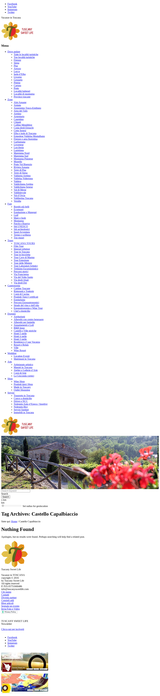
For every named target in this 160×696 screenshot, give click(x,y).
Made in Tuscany (22, 387)
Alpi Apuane (20, 102)
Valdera (17, 181)
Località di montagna (24, 94)
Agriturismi (19, 316)
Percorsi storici (21, 271)
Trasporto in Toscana (24, 395)
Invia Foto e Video (10, 609)
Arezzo (17, 68)
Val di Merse (20, 189)
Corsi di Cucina (21, 294)
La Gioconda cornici (24, 375)
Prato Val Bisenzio (23, 164)
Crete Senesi (20, 130)
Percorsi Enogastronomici (26, 302)
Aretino (17, 113)
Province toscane (22, 96)
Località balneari (22, 91)
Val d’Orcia (19, 195)
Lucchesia (19, 147)
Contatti (5, 594)
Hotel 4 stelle (20, 336)
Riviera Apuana (21, 167)
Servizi (11, 392)
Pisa (16, 65)
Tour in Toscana (22, 251)
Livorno (18, 77)
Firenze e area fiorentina (26, 139)
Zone (10, 99)
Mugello (18, 161)
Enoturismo (19, 299)
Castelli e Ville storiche (25, 330)
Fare (10, 204)
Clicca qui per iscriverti (12, 629)
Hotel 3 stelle (20, 339)
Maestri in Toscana (23, 367)
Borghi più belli (21, 206)
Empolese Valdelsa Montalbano (29, 136)
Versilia (17, 201)
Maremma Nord (22, 153)
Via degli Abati (21, 280)
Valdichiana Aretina (23, 184)
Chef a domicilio (22, 311)
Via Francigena (21, 274)
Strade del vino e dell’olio (26, 305)
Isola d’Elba (20, 74)
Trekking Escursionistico (26, 268)
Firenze (17, 60)
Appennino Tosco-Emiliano (27, 108)
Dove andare (14, 51)
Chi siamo (6, 592)
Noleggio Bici (21, 406)
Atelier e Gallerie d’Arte (26, 370)
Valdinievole (20, 192)
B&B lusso (19, 328)
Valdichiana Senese (23, 187)
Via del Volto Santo (23, 277)
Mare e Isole (20, 218)
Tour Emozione (21, 260)
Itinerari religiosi (22, 249)
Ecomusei (18, 209)
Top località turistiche (24, 57)
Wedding (12, 353)
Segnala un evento (10, 606)
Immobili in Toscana (24, 412)
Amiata (17, 105)
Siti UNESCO (21, 226)
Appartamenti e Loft (24, 325)
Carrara (17, 85)
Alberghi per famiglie (24, 322)
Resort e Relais (21, 344)
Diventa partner (9, 597)
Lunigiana (19, 150)
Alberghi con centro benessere (29, 319)
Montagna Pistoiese (23, 158)
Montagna (19, 220)
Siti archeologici (22, 229)
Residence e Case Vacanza (27, 342)
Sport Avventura (22, 232)
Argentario (19, 116)
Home (14, 521)
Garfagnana (19, 141)
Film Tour (19, 246)
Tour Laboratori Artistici (26, 266)
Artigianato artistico (23, 364)
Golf (16, 215)
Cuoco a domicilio (23, 398)
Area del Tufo (21, 110)
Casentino (19, 119)
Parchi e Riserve (22, 223)
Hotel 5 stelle (20, 333)
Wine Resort (20, 350)
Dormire (12, 313)
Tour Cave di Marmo (24, 257)
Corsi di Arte (20, 373)
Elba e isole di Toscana (25, 133)
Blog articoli (7, 603)
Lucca (17, 71)
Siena (16, 63)
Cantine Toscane (22, 288)
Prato (16, 88)
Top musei (19, 237)
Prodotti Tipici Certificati (26, 297)
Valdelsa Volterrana (23, 178)
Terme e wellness (22, 235)
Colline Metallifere (23, 125)
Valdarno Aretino (22, 175)
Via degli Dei (20, 282)
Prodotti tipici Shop (23, 384)
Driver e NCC (21, 401)
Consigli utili (7, 600)
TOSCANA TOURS (24, 243)
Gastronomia (14, 285)
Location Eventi (22, 356)
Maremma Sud (21, 156)
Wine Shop (19, 381)
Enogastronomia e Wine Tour (28, 308)
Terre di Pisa (20, 170)
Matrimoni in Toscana (24, 359)
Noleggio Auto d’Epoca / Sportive (31, 404)
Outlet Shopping (22, 390)
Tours (10, 240)
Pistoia (17, 82)
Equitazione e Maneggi (25, 212)
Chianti (17, 122)
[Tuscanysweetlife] (17, 39)
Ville (16, 347)
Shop (10, 378)
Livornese (19, 144)
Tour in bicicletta (22, 254)
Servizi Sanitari (21, 409)
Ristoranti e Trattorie (24, 291)
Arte (10, 361)
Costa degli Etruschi (24, 127)
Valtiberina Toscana (23, 198)
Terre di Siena (21, 172)
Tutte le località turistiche (26, 54)
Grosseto (18, 79)
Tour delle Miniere (23, 263)
